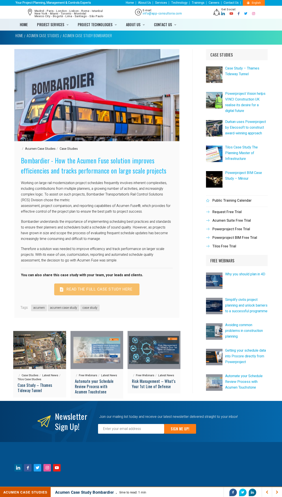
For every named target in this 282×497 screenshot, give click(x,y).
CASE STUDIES (221, 55)
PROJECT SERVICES (50, 24)
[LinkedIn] (223, 13)
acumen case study (63, 307)
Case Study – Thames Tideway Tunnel (35, 387)
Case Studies (69, 148)
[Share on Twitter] (243, 492)
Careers (214, 2)
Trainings (198, 2)
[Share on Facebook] (233, 492)
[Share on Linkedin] (252, 492)
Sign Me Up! (180, 428)
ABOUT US (133, 24)
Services (161, 2)
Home (130, 2)
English (256, 3)
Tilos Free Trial (224, 246)
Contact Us (231, 2)
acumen (39, 307)
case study (89, 307)
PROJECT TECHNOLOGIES (95, 24)
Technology (179, 2)
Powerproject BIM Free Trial (234, 237)
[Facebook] (239, 13)
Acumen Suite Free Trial (231, 220)
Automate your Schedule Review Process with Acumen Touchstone (94, 386)
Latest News (50, 375)
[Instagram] (253, 13)
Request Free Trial (227, 212)
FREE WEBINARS (222, 260)
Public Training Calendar (232, 200)
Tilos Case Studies (29, 379)
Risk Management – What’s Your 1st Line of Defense (153, 383)
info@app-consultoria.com (162, 14)
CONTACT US (163, 24)
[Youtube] (231, 13)
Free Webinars (88, 375)
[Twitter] (246, 13)
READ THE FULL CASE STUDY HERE (100, 289)
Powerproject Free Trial (231, 229)
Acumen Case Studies (43, 35)
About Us (144, 2)
